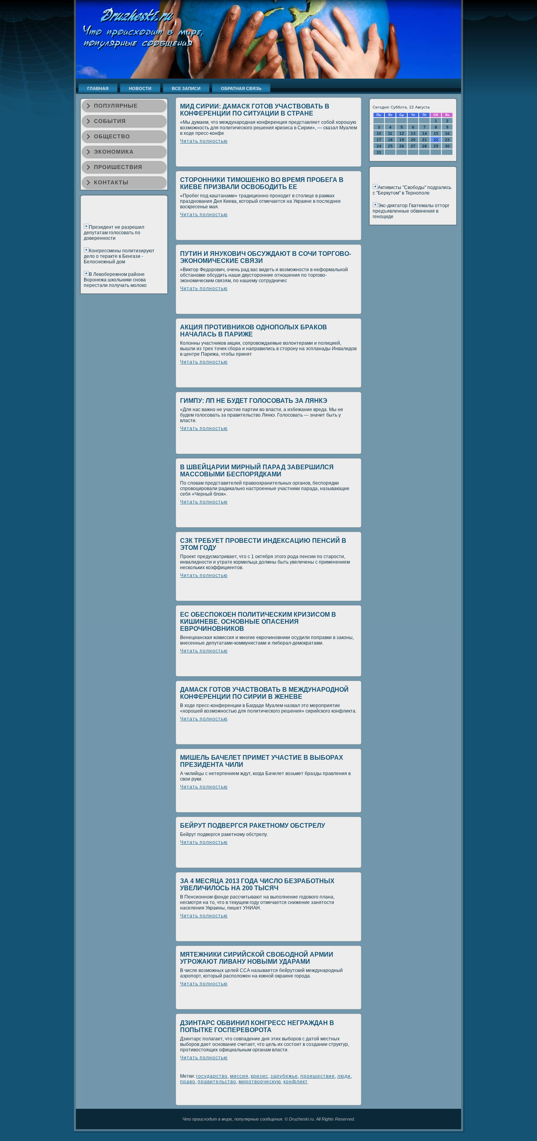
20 (413, 140)
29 (436, 146)
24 (379, 146)
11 (390, 133)
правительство (217, 1081)
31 (379, 152)
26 (401, 146)
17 (379, 140)
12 (401, 133)
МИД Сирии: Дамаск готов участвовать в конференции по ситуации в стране (254, 110)
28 (424, 146)
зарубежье (284, 1076)
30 (447, 146)
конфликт (295, 1081)
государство (212, 1076)
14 (424, 133)
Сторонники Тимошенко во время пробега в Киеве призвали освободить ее (262, 183)
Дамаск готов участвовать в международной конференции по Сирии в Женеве (264, 693)
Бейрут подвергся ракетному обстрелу (252, 825)
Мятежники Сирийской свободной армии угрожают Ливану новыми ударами (256, 958)
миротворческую (260, 1081)
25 (390, 146)
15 (436, 133)
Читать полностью (204, 141)
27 (413, 146)
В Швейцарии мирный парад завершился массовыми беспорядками (257, 471)
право (187, 1081)
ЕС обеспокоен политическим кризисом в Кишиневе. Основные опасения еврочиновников (258, 621)
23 (447, 140)
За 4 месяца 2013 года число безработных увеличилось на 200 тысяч (257, 884)
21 (424, 140)
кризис (259, 1076)
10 (379, 133)
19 (401, 140)
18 (390, 140)
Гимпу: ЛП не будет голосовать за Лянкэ (253, 400)
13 (413, 133)
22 (436, 140)
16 (447, 133)
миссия (239, 1076)
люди (344, 1076)
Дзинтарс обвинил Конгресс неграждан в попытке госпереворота (257, 1026)
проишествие (317, 1076)
